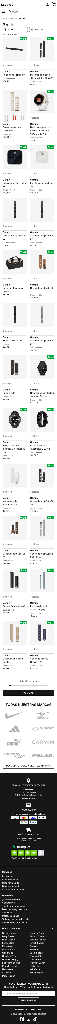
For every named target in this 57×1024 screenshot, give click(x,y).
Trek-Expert (35, 959)
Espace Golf (8, 942)
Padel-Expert (8, 975)
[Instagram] (28, 1019)
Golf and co (7, 952)
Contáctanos (29, 789)
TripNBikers (35, 966)
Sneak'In (34, 946)
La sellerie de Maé (11, 962)
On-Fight (6, 972)
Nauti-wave (7, 969)
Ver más (28, 692)
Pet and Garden (37, 936)
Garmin (6, 71)
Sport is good (36, 952)
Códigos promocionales (14, 889)
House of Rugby (10, 959)
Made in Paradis (10, 966)
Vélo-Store (35, 969)
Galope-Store (8, 949)
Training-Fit (35, 956)
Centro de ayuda (10, 879)
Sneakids (34, 949)
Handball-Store (9, 956)
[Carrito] (54, 4)
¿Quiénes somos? (11, 899)
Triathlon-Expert (37, 962)
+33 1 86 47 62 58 (28, 798)
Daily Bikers (8, 936)
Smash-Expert (37, 942)
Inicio (5, 18)
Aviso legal (7, 912)
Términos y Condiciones (14, 905)
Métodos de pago (10, 915)
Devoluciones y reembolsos (15, 909)
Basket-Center (9, 933)
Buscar (15, 11)
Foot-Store (7, 946)
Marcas (13, 18)
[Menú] (3, 11)
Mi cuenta (7, 876)
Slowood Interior (38, 939)
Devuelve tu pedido (28, 840)
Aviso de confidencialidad (15, 922)
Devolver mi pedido (11, 886)
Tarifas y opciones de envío (15, 919)
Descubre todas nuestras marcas (28, 765)
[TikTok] (35, 1019)
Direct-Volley (8, 939)
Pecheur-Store (37, 933)
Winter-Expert (36, 972)
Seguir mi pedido (10, 882)
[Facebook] (22, 1019)
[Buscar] (10, 11)
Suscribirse (28, 1000)
